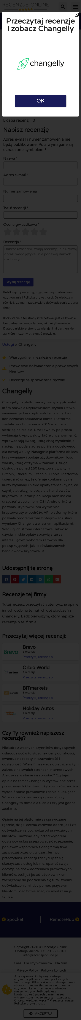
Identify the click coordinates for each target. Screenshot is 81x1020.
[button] (76, 14)
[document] (40, 510)
